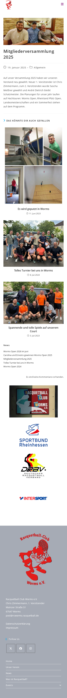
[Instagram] (30, 648)
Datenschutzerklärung (18, 623)
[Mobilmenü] (62, 4)
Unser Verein (12, 667)
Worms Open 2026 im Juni (15, 351)
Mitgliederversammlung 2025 (17, 358)
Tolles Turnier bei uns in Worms (33, 270)
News (9, 673)
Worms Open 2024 (12, 366)
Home (9, 661)
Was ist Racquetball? (16, 679)
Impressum (12, 627)
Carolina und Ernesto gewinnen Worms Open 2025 (27, 355)
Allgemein (40, 67)
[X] (10, 648)
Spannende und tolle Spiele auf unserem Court (33, 329)
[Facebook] (20, 648)
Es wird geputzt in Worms (33, 209)
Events (9, 685)
